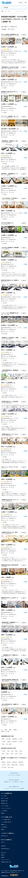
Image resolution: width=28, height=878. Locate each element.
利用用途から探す (4, 800)
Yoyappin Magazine (4, 848)
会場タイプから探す (4, 798)
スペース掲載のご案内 (5, 819)
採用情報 (2, 857)
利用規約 (2, 813)
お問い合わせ (3, 852)
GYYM (2, 842)
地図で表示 (14, 875)
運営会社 (2, 855)
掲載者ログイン (4, 824)
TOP (2, 729)
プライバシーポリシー (5, 859)
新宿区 (10, 729)
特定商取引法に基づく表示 (6, 862)
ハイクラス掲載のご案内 (5, 822)
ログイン (21, 2)
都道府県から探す (4, 803)
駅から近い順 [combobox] (11, 29)
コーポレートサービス (5, 808)
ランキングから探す (4, 805)
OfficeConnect (3, 835)
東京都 (6, 729)
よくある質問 (3, 810)
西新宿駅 (15, 729)
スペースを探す (4, 795)
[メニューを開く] (25, 2)
